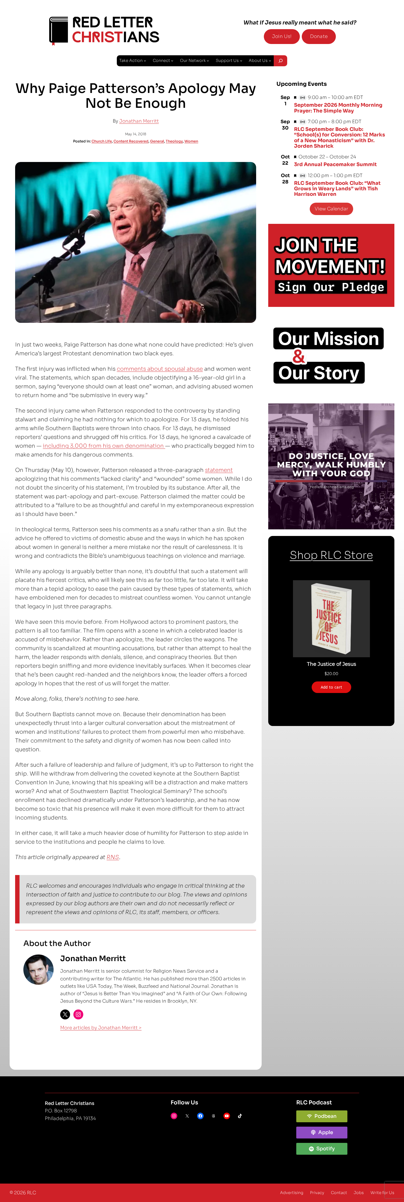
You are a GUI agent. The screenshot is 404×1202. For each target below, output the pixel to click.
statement (219, 470)
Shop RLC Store (331, 555)
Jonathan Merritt (139, 121)
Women (191, 141)
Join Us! (282, 36)
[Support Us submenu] (241, 60)
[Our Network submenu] (208, 60)
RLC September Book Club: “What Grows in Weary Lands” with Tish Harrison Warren (337, 188)
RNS (113, 857)
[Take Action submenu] (145, 60)
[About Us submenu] (270, 60)
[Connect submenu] (172, 60)
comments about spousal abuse (160, 368)
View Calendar (331, 209)
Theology (174, 141)
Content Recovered (131, 141)
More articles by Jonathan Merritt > (101, 1028)
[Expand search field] (280, 60)
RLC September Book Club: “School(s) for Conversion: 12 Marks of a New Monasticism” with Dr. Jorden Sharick (339, 137)
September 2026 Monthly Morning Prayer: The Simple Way (338, 108)
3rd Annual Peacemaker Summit (335, 164)
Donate (319, 36)
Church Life (102, 141)
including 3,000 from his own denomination (104, 445)
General (157, 141)
